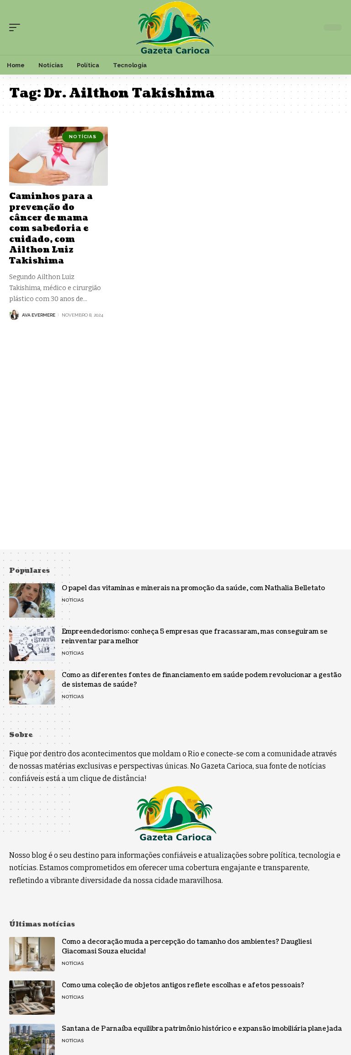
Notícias (82, 136)
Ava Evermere (38, 315)
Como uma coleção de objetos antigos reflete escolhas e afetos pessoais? (183, 985)
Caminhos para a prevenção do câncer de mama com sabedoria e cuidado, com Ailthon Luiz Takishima (51, 228)
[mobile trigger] (17, 27)
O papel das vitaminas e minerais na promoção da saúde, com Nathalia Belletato (193, 588)
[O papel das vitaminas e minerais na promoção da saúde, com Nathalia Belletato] (32, 600)
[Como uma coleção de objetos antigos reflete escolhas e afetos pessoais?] (32, 997)
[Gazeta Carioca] (175, 27)
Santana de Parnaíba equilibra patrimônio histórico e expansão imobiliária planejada (202, 1028)
